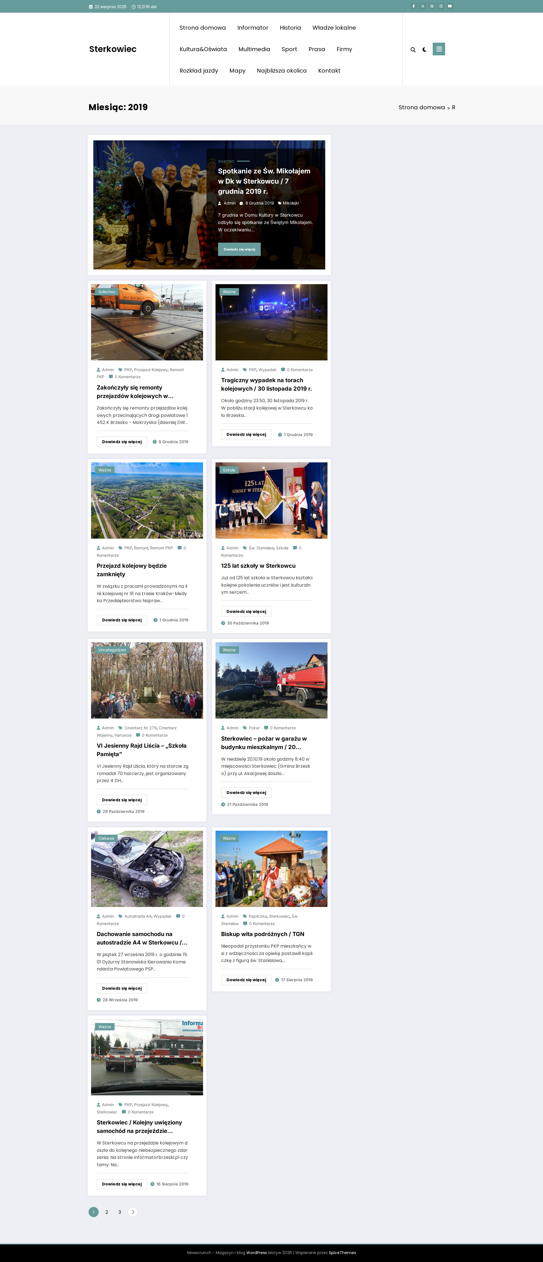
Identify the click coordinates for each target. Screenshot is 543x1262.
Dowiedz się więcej (239, 249)
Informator (252, 28)
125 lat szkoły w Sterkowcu (258, 565)
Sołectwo (226, 161)
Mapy (237, 71)
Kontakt (329, 71)
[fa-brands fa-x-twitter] (422, 6)
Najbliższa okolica (282, 71)
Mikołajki (291, 203)
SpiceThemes (342, 1253)
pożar (254, 727)
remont (141, 547)
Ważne (229, 291)
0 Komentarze (128, 376)
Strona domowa (203, 28)
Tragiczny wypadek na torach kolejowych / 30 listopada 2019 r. (266, 384)
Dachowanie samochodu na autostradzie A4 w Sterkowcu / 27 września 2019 (139, 939)
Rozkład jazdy (199, 71)
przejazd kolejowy (151, 369)
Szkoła (229, 469)
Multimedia (254, 49)
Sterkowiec (113, 49)
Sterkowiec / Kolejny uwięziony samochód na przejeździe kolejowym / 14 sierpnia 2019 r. (139, 1127)
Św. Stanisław (261, 547)
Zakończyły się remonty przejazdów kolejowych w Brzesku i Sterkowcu (132, 392)
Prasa (317, 49)
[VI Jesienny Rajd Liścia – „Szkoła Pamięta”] (147, 680)
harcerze (123, 735)
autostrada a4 (138, 916)
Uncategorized (112, 649)
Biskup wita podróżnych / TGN (262, 934)
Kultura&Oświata (203, 49)
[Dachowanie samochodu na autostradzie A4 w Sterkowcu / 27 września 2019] (147, 868)
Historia (290, 28)
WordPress (256, 1253)
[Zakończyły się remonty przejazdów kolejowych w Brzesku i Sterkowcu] (147, 322)
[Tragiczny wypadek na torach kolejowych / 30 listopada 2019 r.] (271, 322)
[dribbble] (431, 6)
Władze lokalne (334, 28)
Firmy (344, 49)
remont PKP (161, 547)
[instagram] (441, 6)
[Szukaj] (413, 49)
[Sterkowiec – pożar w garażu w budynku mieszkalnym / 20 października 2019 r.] (271, 680)
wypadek (267, 369)
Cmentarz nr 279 (140, 727)
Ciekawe (106, 838)
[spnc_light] (424, 48)
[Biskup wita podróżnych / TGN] (271, 868)
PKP (128, 369)
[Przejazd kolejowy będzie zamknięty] (147, 500)
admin (230, 203)
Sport (289, 49)
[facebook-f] (413, 6)
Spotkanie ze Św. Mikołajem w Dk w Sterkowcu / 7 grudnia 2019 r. (264, 181)
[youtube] (450, 6)
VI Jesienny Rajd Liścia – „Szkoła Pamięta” (142, 750)
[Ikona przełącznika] (439, 49)
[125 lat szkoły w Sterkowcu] (271, 500)
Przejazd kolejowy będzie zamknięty (132, 570)
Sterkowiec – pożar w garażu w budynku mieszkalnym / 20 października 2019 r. (264, 743)
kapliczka (258, 916)
